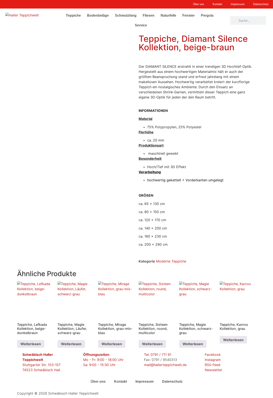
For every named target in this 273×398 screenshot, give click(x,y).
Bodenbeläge (98, 15)
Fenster (188, 15)
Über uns (98, 381)
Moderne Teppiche (171, 261)
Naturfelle (168, 15)
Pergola (207, 15)
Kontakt (120, 381)
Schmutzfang (125, 15)
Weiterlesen (30, 344)
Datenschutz (172, 381)
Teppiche (73, 15)
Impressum (144, 381)
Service (141, 25)
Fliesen (148, 15)
